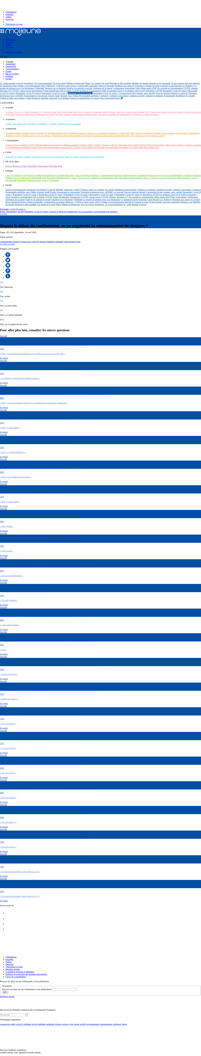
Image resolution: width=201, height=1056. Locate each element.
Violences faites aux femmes (12, 98)
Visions (34, 147)
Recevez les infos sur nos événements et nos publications (27, 989)
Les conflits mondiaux (149, 114)
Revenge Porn (56, 166)
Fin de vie (33, 114)
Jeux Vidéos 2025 (151, 147)
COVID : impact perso (21, 91)
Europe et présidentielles (172, 175)
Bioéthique (180, 96)
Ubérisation (123, 145)
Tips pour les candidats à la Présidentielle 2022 (98, 178)
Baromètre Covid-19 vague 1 (105, 93)
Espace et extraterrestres (80, 98)
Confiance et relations (154, 96)
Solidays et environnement (28, 86)
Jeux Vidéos (73, 96)
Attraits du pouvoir (29, 136)
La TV (31, 145)
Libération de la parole (102, 88)
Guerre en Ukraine (176, 112)
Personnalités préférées (89, 96)
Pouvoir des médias (158, 112)
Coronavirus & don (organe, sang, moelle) (137, 93)
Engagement (37, 91)
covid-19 (35, 241)
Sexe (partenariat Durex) (110, 98)
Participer (9, 19)
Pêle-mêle (130, 133)
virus (78, 241)
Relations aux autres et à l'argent (128, 86)
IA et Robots (63, 98)
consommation (106, 1024)
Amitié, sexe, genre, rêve (16, 124)
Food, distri (133, 145)
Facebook (32, 166)
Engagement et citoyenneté (35, 96)
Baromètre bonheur (13, 133)
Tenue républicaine (51, 91)
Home (2, 211)
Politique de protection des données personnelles (26, 974)
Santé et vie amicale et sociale (79, 88)
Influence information (93, 112)
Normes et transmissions (164, 133)
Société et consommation (90, 91)
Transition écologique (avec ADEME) (97, 192)
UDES (53, 124)
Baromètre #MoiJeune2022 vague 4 (33, 180)
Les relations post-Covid (133, 91)
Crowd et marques (20, 145)
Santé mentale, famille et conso (85, 114)
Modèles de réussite (140, 83)
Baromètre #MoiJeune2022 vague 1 (62, 178)
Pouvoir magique (73, 124)
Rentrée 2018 (62, 133)
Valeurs (33, 133)
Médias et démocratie (75, 83)
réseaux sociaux (62, 1024)
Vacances (103, 114)
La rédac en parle (7, 244)
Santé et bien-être (142, 136)
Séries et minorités (106, 86)
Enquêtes (9, 14)
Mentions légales (12, 969)
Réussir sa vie (155, 83)
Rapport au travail (46, 114)
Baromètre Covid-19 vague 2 (80, 93)
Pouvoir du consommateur (49, 147)
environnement (92, 1024)
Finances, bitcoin (109, 145)
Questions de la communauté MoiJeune (109, 136)
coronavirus (26, 241)
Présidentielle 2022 (38, 178)
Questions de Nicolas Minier (91, 157)
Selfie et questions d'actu (112, 91)
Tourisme (143, 145)
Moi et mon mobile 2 (175, 145)
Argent (8, 145)
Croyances (32, 124)
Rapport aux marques (53, 145)
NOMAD (61, 124)
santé (13, 1024)
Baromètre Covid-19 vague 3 (54, 93)
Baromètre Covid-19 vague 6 (175, 91)
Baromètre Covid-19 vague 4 (28, 93)
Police (138, 88)
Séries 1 (91, 145)
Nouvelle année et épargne (116, 147)
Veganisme (25, 147)
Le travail (95, 98)
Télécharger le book (14, 24)
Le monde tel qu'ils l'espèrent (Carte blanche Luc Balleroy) (168, 86)
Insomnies (166, 83)
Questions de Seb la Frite (42, 157)
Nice (59, 112)
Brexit (27, 112)
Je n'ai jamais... (44, 136)
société (83, 1024)
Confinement (118, 88)
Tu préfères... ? (43, 124)
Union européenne (83, 175)
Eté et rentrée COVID (69, 91)
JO (117, 114)
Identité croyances (13, 136)
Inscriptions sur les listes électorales (59, 175)
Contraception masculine (87, 86)
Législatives (54, 180)
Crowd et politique (13, 175)
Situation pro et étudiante (55, 88)
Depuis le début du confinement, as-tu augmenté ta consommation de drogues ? (84, 211)
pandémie (59, 241)
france (124, 1024)
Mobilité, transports (49, 98)
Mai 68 (106, 112)
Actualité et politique (192, 175)
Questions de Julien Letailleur (18, 157)
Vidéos (8, 17)
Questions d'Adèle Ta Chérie (66, 157)
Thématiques (11, 12)
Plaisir (88, 83)
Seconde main (99, 147)
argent (76, 1024)
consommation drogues (10, 241)
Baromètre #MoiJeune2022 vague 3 (182, 178)
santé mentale (70, 241)
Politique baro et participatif (17, 178)
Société (21, 211)
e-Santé (28, 98)
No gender (190, 96)
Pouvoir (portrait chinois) (166, 93)
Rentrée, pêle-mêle (117, 112)
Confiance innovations (118, 96)
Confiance (103, 96)
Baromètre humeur (77, 133)
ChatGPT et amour (63, 114)
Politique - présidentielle (101, 175)
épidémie (51, 241)
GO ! (5, 992)
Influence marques (70, 145)
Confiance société (136, 96)
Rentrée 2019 (144, 112)
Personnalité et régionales (81, 136)
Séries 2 (98, 145)
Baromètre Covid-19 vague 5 (102, 194)
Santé (57, 96)
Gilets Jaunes (131, 112)
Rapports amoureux (108, 133)
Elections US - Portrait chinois (43, 112)
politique (27, 1024)
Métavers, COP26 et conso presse (61, 86)
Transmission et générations (188, 133)
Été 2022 (131, 136)
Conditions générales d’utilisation (19, 972)
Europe (51, 96)
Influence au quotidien (46, 133)
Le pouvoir (183, 93)
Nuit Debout (67, 112)
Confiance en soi (92, 133)
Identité (26, 133)
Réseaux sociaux (20, 166)
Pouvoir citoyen (154, 175)
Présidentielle (11, 180)
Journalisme (130, 88)
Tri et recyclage (59, 83)
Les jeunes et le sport (100, 83)
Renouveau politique (121, 175)
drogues (42, 241)
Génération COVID (153, 91)
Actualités (111, 114)
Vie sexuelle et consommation (170, 88)
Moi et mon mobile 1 (156, 145)
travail (34, 1024)
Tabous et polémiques (144, 133)
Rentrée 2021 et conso (70, 147)
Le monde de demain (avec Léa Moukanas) (102, 199)
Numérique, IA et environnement (38, 83)
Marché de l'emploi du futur (136, 202)
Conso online (86, 147)
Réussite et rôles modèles (120, 83)
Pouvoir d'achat (22, 114)
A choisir (122, 133)
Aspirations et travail (60, 136)
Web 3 (43, 86)
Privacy (8, 166)
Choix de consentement (15, 977)
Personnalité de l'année (129, 114)
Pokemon (39, 145)
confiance (117, 1024)
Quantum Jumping (158, 178)
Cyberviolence (43, 166)
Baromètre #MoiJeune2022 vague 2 (134, 178)
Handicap (36, 98)
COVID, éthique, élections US (114, 197)
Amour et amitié (157, 136)
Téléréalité (39, 88)
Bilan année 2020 (148, 88)
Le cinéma (133, 147)
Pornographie (169, 96)
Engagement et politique (32, 175)
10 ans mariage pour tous (182, 83)
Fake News (78, 112)
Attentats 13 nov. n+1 (14, 112)
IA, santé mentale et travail (11, 83)
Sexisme (63, 96)
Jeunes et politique (139, 175)
